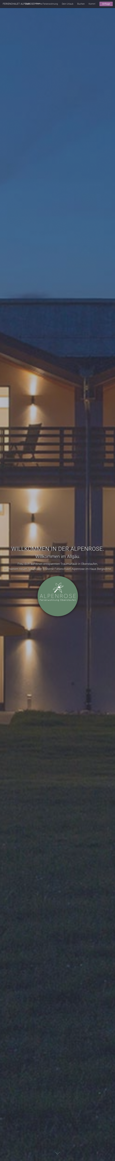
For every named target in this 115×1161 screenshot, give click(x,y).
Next (57, 1153)
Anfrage (106, 4)
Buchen (81, 4)
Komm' (92, 4)
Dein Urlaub (67, 4)
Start (27, 4)
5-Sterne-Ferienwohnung (46, 4)
